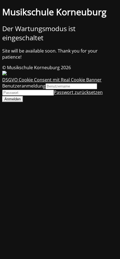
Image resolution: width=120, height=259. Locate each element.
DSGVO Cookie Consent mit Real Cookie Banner (52, 80)
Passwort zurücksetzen (78, 92)
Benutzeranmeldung (23, 86)
